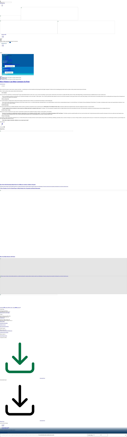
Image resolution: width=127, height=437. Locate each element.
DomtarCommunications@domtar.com (6, 330)
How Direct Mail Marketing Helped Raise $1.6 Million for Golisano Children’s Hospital (17, 184)
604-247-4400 (2, 321)
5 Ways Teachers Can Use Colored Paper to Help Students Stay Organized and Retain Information (20, 188)
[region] (63, 435)
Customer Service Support (4, 332)
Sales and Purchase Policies (4, 326)
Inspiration (3, 77)
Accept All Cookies (104, 435)
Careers (3, 424)
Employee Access (3, 324)
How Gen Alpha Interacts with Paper (7, 256)
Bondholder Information (4, 323)
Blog (6, 77)
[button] (63, 1)
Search (1, 2)
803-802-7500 (2, 312)
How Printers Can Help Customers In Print (15, 81)
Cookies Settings (90, 435)
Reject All (97, 435)
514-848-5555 (2, 317)
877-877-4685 (7, 312)
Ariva (3, 425)
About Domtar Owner (3, 335)
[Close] (125, 435)
